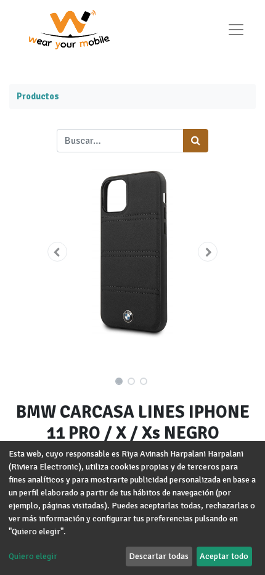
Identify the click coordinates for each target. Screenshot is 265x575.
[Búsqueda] (195, 140)
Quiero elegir (33, 556)
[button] (57, 251)
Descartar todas (159, 556)
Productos (38, 96)
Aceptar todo (224, 556)
